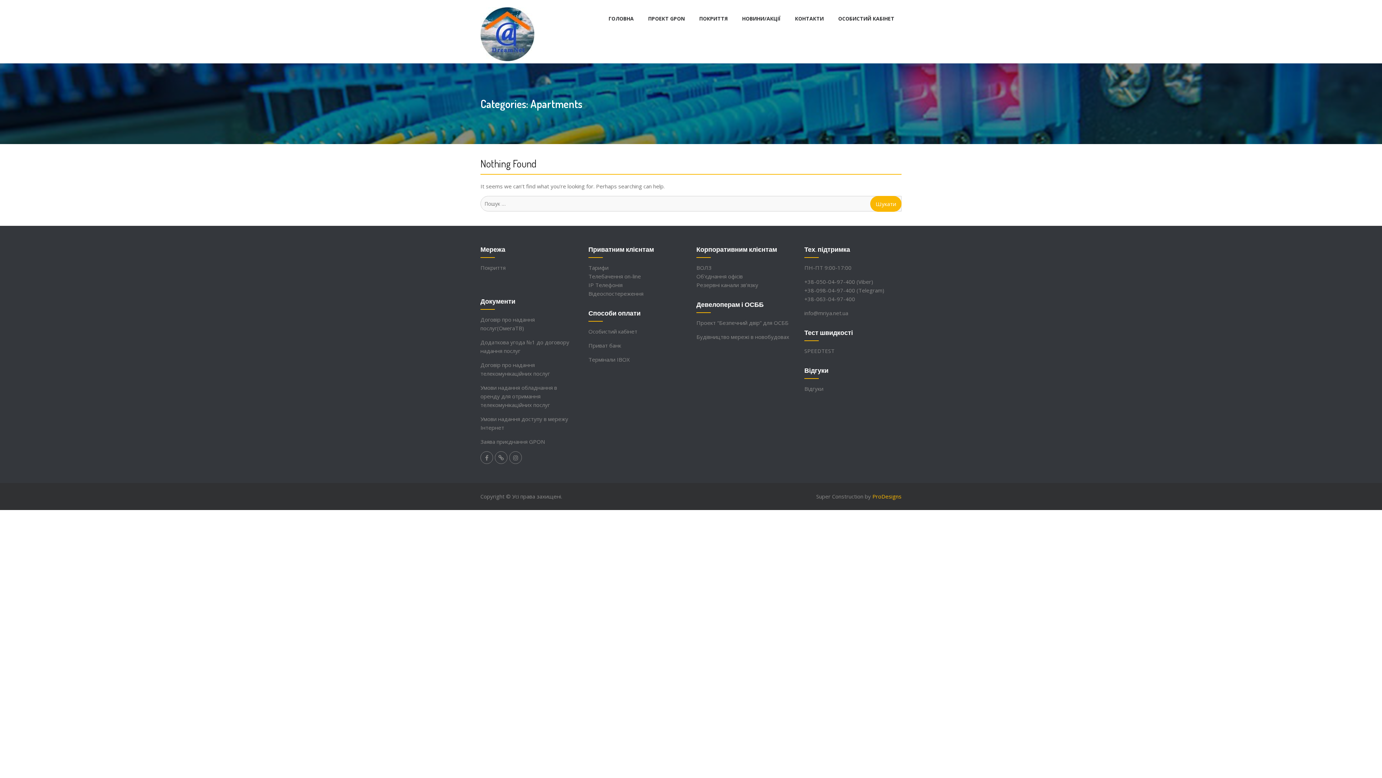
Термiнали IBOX (609, 359)
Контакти (809, 18)
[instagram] (515, 457)
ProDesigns (887, 496)
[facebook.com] (486, 457)
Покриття (713, 18)
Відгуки (813, 388)
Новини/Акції (761, 18)
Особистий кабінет (866, 18)
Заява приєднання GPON (512, 441)
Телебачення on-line (614, 276)
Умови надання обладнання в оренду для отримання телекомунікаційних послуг (518, 396)
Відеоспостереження (615, 293)
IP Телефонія (605, 285)
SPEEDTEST (819, 350)
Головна (621, 18)
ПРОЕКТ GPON (666, 18)
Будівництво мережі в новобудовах (742, 336)
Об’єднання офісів (719, 276)
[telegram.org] (501, 457)
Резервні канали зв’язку (727, 285)
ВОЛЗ (704, 267)
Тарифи (598, 267)
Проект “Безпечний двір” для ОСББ (742, 322)
